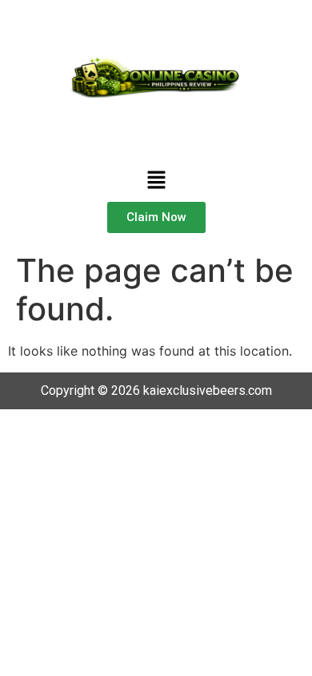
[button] (156, 180)
